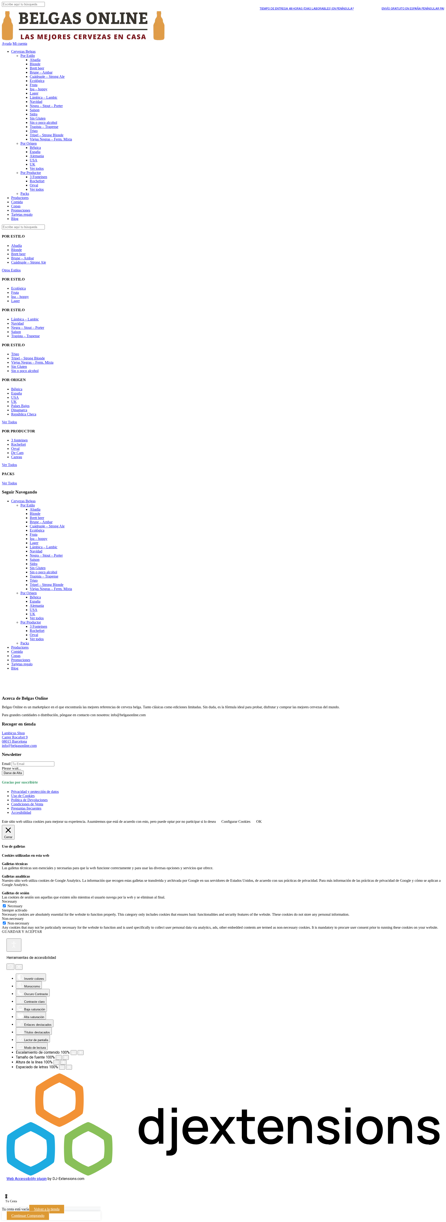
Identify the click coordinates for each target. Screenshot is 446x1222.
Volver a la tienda (46, 1209)
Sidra (33, 114)
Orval (34, 185)
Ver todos (37, 168)
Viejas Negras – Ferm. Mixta (51, 139)
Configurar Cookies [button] (235, 821)
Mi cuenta (20, 44)
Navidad (36, 102)
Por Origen (28, 143)
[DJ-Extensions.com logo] (223, 1174)
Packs (24, 194)
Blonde (35, 64)
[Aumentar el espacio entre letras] (69, 1067)
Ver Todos (9, 422)
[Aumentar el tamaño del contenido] (81, 1052)
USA (33, 160)
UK (32, 164)
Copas (15, 206)
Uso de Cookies (23, 796)
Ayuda (7, 44)
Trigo (34, 131)
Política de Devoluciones (29, 800)
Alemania (37, 156)
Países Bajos (20, 406)
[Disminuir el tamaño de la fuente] (59, 1057)
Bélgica (35, 148)
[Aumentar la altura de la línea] (63, 1062)
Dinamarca (19, 410)
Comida (17, 202)
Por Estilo (27, 56)
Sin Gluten (38, 118)
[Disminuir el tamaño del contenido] (74, 1052)
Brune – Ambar (41, 72)
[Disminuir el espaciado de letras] (62, 1067)
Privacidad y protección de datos (35, 792)
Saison (34, 110)
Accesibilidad (21, 812)
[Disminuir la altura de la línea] (56, 1062)
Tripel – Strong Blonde (46, 135)
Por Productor (30, 173)
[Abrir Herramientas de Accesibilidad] (14, 945)
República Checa (23, 414)
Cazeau (16, 457)
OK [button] (259, 821)
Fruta (33, 85)
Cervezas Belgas (23, 51)
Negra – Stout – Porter (46, 106)
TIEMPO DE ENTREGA (287, 8)
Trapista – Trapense (44, 127)
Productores (20, 198)
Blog (14, 219)
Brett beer (37, 68)
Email (6, 764)
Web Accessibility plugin (27, 1178)
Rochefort (37, 181)
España (35, 152)
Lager (34, 93)
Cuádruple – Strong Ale (47, 76)
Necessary (15, 906)
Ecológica (37, 81)
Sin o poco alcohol (43, 122)
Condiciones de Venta (27, 804)
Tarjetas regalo (22, 214)
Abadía (35, 60)
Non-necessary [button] (13, 919)
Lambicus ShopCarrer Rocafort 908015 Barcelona (15, 737)
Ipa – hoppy (38, 89)
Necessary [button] (9, 901)
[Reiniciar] (10, 967)
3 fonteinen (19, 440)
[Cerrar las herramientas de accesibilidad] (19, 967)
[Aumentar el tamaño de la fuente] (66, 1057)
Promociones (20, 210)
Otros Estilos (11, 270)
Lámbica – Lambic (43, 97)
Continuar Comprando (27, 1216)
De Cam (17, 453)
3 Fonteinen (38, 177)
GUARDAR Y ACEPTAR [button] (22, 932)
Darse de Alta (13, 773)
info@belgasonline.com (19, 746)
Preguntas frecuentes (26, 808)
